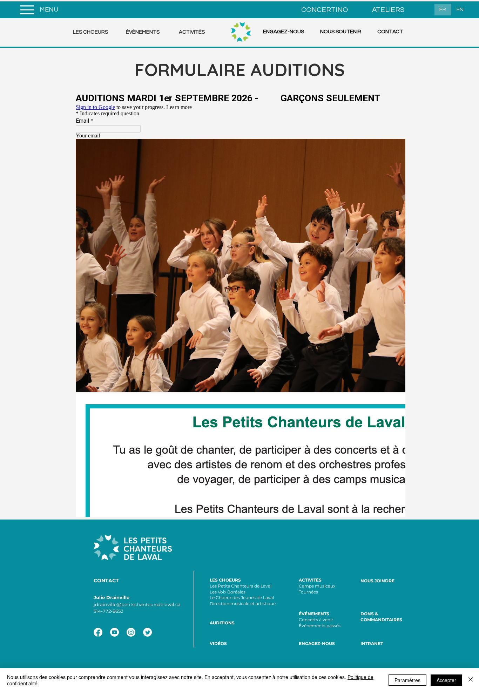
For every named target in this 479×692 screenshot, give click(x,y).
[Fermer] (470, 680)
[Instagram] (131, 632)
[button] (94, 32)
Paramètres (407, 680)
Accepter (446, 680)
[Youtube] (114, 632)
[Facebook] (98, 632)
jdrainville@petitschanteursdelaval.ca (137, 604)
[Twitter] (147, 632)
